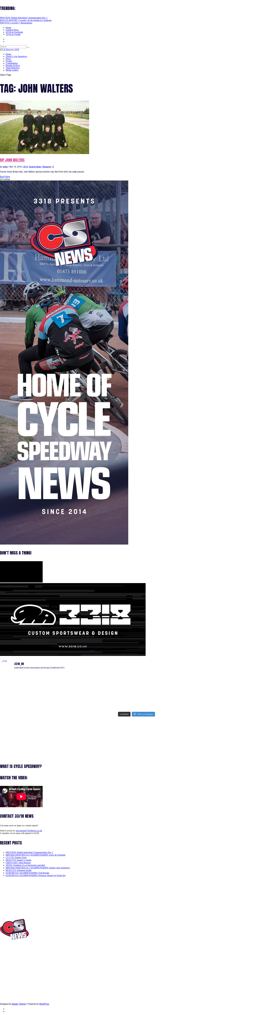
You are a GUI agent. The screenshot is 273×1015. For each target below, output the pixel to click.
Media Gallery (12, 70)
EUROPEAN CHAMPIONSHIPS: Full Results (27, 873)
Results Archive (13, 65)
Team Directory (13, 68)
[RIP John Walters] (44, 153)
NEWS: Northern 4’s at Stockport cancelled (25, 865)
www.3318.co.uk (7, 952)
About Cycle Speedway (16, 56)
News (8, 58)
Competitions (12, 63)
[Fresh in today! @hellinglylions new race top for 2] (228, 677)
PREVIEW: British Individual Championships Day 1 (23, 17)
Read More (5, 176)
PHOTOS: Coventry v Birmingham (16, 23)
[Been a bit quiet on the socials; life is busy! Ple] (45, 705)
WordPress (44, 1004)
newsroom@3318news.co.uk (29, 830)
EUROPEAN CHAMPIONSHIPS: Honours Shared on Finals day (36, 875)
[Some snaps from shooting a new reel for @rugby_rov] (45, 678)
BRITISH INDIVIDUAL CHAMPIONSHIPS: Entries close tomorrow (38, 868)
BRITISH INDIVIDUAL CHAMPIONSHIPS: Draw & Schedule (35, 855)
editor (5, 166)
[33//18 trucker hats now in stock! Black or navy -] (228, 691)
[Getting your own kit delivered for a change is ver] (228, 704)
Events (9, 61)
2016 (25, 166)
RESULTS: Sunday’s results (18, 860)
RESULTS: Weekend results (18, 870)
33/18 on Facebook (14, 32)
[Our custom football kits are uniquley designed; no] (136, 681)
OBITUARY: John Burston (18, 862)
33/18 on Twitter (13, 34)
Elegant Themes (19, 1004)
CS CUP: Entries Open (16, 857)
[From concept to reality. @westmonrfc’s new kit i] (45, 693)
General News (12, 30)
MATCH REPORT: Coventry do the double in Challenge (26, 20)
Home (8, 27)
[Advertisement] (85, 738)
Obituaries (46, 166)
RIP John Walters (12, 160)
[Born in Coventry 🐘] (136, 703)
